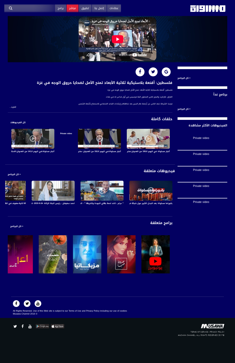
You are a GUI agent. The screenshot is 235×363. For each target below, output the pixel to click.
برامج (61, 8)
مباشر (72, 8)
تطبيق (85, 8)
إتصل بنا (99, 8)
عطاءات (114, 8)
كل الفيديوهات (17, 122)
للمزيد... (12, 107)
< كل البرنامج (14, 174)
